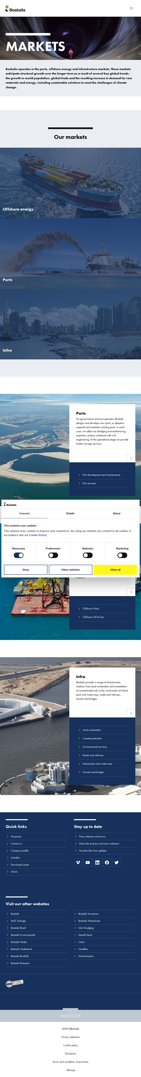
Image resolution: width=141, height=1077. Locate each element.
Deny (26, 569)
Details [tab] (70, 513)
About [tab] (116, 513)
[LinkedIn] (97, 862)
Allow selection (70, 569)
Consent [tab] (24, 513)
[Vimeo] (78, 862)
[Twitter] (116, 862)
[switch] (53, 555)
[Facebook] (107, 862)
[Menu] (131, 8)
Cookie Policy (38, 535)
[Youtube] (88, 862)
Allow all (115, 569)
